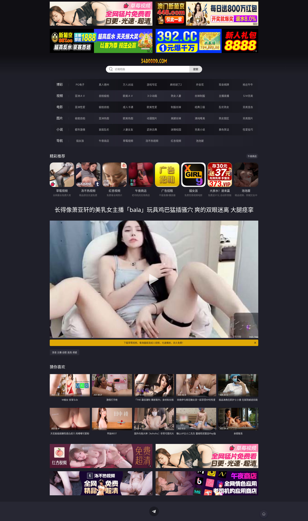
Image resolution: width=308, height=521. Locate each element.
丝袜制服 (200, 96)
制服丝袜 (176, 107)
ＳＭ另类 (248, 96)
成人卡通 (128, 107)
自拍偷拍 (104, 96)
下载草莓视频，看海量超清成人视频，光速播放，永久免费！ (154, 342)
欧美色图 (128, 118)
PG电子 (80, 84)
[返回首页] (264, 514)
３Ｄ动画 (152, 96)
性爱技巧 (248, 129)
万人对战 (128, 84)
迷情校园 (176, 129)
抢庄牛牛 (248, 84)
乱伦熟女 (224, 107)
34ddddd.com (154, 61)
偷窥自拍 (80, 118)
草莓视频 (128, 141)
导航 (59, 141)
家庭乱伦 (104, 129)
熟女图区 (224, 118)
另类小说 (200, 129)
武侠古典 (152, 129)
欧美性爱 (152, 107)
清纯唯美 (200, 118)
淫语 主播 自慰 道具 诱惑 (64, 352)
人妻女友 (128, 129)
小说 (59, 129)
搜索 (195, 69)
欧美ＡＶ (128, 96)
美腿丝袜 (176, 118)
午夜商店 (104, 141)
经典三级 (200, 107)
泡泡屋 (200, 141)
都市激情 (80, 129)
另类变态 (248, 107)
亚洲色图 (104, 118)
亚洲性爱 (80, 107)
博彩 (59, 84)
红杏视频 (176, 141)
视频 (59, 96)
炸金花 (200, 84)
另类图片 (248, 118)
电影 (59, 107)
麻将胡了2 (176, 84)
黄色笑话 (224, 129)
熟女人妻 (176, 96)
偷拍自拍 (104, 107)
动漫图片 (152, 118)
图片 (59, 118)
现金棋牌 (224, 84)
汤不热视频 (151, 141)
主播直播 (224, 96)
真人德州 (104, 84)
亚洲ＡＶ (80, 96)
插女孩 (80, 141)
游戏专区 (152, 84)
